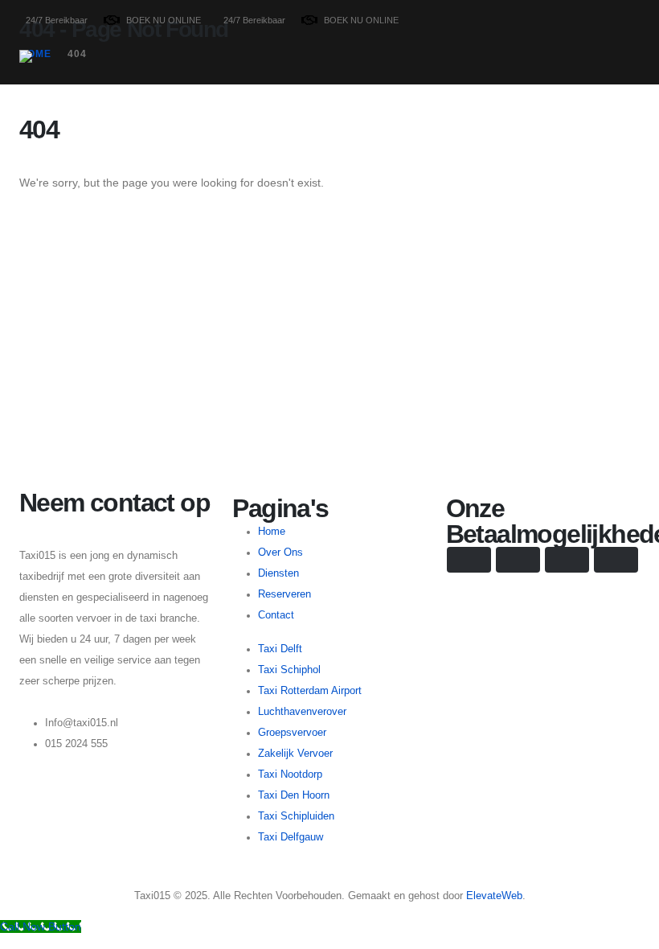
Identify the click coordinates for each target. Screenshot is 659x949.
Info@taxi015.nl (81, 723)
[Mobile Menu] (629, 62)
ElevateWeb (494, 896)
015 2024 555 (76, 744)
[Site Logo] (68, 78)
